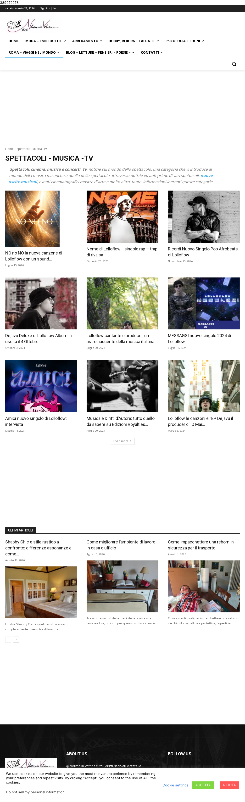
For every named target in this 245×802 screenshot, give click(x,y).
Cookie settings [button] (175, 785)
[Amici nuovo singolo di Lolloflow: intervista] (41, 386)
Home (9, 149)
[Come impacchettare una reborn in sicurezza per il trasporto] (204, 586)
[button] (234, 64)
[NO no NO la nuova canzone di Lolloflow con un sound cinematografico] (41, 219)
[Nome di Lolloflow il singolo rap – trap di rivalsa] (122, 217)
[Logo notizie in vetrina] (33, 25)
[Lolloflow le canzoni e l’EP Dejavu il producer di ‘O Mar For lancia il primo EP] (204, 386)
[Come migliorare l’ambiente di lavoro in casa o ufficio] (122, 586)
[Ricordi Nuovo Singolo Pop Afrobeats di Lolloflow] (204, 217)
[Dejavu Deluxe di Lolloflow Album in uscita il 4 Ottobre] (41, 303)
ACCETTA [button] (203, 785)
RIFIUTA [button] (229, 785)
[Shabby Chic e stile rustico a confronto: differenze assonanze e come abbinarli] (41, 592)
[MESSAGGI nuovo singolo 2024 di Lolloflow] (204, 303)
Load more (120, 441)
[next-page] (16, 640)
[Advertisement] (122, 105)
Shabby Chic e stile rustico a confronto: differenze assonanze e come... (38, 547)
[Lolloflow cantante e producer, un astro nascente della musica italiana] (122, 303)
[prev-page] (8, 640)
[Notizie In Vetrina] (31, 765)
